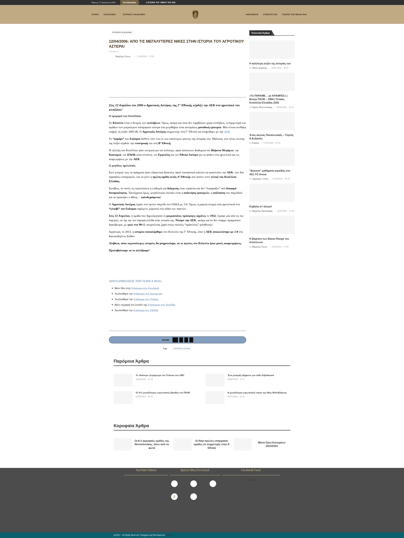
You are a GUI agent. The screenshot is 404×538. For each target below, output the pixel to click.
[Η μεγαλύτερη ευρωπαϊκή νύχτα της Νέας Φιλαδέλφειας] (214, 397)
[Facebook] (301, 2)
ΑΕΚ (227, 131)
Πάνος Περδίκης (259, 68)
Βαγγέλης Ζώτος (123, 56)
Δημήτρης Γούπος (260, 179)
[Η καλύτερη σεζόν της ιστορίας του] (272, 49)
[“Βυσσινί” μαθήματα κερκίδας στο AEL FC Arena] (272, 157)
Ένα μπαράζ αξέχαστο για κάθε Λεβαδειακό (251, 375)
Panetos (255, 143)
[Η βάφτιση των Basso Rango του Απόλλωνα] (272, 225)
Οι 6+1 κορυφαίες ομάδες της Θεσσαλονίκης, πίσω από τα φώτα (152, 444)
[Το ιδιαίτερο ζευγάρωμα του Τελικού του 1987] (123, 380)
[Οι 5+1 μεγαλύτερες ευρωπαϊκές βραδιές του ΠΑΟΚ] (123, 397)
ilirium (169, 535)
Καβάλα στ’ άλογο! (260, 206)
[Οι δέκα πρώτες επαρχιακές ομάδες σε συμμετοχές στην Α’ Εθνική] (183, 444)
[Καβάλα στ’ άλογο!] (272, 192)
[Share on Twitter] (181, 339)
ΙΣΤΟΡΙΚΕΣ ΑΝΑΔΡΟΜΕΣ (134, 14)
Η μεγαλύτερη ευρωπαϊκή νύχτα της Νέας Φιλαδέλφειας (257, 392)
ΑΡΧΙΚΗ (95, 14)
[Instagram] (193, 483)
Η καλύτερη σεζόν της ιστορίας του (270, 63)
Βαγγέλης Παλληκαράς (262, 211)
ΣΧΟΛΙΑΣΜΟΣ (110, 14)
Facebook (251, 480)
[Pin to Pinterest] (186, 339)
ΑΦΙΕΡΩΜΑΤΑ (252, 14)
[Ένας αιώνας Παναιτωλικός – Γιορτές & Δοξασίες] (272, 121)
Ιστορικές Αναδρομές (122, 32)
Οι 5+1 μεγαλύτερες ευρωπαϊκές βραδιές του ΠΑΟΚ (163, 392)
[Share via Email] (191, 339)
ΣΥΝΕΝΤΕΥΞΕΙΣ (270, 14)
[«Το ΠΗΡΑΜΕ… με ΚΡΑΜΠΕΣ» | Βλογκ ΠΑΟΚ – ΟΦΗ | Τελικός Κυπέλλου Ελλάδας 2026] (272, 82)
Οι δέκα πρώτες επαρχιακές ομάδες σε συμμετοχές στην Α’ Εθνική (212, 444)
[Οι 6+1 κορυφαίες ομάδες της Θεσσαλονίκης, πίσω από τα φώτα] (123, 444)
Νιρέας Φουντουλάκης (262, 107)
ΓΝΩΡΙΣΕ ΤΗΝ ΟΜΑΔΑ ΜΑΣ (294, 14)
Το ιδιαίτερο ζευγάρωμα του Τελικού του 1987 (160, 375)
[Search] (310, 14)
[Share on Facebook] (175, 339)
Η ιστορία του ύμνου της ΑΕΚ (161, 2)
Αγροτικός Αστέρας (181, 349)
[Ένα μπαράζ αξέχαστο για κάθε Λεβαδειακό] (214, 380)
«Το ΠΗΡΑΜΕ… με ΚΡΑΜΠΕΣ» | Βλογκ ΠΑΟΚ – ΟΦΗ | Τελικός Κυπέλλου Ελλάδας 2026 (268, 99)
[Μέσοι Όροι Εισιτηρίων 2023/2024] (243, 444)
